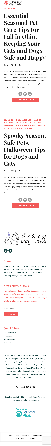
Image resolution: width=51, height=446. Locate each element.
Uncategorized (11, 8)
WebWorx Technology (31, 400)
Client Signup (37, 435)
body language (23, 120)
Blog (10, 435)
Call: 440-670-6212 (25, 386)
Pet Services (8, 336)
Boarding (8, 120)
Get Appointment (10, 339)
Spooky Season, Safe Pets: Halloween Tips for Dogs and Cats (25, 149)
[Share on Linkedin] (30, 94)
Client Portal (19, 438)
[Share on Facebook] (20, 94)
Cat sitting (21, 122)
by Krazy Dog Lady (12, 64)
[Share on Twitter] (25, 94)
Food (40, 125)
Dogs (32, 125)
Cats (32, 122)
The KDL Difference (10, 332)
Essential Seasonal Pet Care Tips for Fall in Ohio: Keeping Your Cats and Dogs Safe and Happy (25, 36)
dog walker (21, 125)
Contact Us (7, 343)
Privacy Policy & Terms (34, 397)
